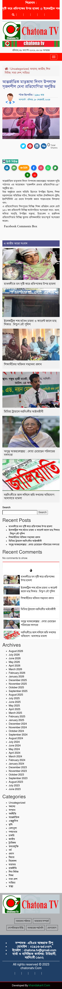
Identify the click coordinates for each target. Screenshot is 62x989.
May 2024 (14, 749)
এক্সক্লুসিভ (13, 821)
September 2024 (18, 734)
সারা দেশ (16, 73)
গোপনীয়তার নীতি (15, 927)
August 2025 (16, 695)
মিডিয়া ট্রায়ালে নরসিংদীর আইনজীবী (23, 412)
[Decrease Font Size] (34, 175)
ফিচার (11, 857)
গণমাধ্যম (13, 832)
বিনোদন (12, 861)
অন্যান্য (33, 69)
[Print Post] (7, 168)
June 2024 (15, 745)
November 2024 (18, 727)
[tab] (31, 565)
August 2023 (16, 782)
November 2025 (18, 684)
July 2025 (14, 698)
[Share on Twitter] (23, 146)
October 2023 (16, 774)
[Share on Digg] (44, 146)
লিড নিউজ (13, 872)
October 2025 (16, 687)
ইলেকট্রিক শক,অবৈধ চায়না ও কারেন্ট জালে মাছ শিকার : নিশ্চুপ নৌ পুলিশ (30, 322)
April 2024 (14, 753)
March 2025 (15, 713)
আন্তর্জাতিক (14, 817)
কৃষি (10, 824)
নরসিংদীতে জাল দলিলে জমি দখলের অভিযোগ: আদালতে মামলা (29, 496)
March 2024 (15, 756)
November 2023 (18, 771)
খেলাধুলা (13, 828)
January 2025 (16, 720)
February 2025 (17, 716)
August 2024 (16, 738)
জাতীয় (41, 69)
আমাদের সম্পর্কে (41, 921)
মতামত (12, 864)
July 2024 (14, 742)
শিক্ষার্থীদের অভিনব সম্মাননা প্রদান (23, 364)
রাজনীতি (13, 868)
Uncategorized (19, 69)
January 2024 (16, 764)
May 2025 (14, 705)
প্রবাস (11, 853)
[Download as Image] (14, 168)
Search (6, 507)
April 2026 (14, 665)
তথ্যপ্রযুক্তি (13, 846)
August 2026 (16, 651)
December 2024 (18, 724)
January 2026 (16, 676)
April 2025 (14, 709)
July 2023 (14, 785)
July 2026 (14, 655)
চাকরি (11, 835)
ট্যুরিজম (12, 842)
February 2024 (17, 760)
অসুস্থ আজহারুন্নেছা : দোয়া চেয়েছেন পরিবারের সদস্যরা (29, 453)
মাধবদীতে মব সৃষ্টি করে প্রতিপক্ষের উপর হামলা (30, 284)
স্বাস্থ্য (11, 886)
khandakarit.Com (39, 985)
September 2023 (18, 778)
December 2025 (18, 680)
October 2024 (16, 731)
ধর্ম (10, 850)
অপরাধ (12, 810)
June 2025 (15, 702)
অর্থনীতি (12, 813)
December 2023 (18, 767)
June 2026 (15, 658)
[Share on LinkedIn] (37, 146)
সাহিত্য (26, 73)
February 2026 (17, 673)
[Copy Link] (55, 168)
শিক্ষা (11, 875)
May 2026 (14, 662)
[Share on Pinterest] (30, 146)
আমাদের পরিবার (23, 921)
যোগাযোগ (52, 927)
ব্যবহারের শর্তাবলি (35, 927)
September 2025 (18, 691)
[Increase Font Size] (27, 175)
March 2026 (15, 669)
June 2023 (15, 789)
